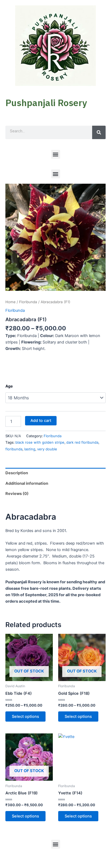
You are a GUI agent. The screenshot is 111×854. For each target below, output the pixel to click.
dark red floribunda (82, 442)
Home (10, 302)
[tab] (55, 473)
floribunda (13, 449)
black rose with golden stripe (39, 442)
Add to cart (40, 420)
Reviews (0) (17, 493)
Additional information (26, 483)
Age (9, 386)
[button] (55, 154)
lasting (29, 449)
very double (47, 449)
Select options (25, 716)
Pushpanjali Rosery (46, 102)
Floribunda (28, 302)
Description (16, 473)
